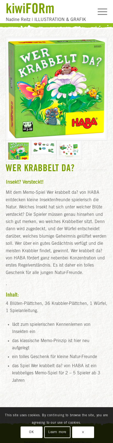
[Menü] (99, 11)
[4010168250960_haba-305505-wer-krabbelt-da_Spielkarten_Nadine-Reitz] (43, 151)
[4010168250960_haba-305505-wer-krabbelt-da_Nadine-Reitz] (57, 89)
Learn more (57, 432)
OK (31, 432)
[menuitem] (99, 11)
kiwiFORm (30, 8)
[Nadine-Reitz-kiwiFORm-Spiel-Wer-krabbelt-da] (69, 151)
